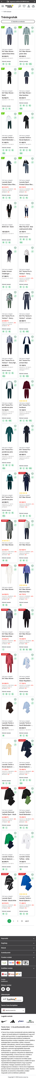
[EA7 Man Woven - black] (9, 77)
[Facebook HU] (3, 989)
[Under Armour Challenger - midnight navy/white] (9, 256)
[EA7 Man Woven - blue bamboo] (26, 77)
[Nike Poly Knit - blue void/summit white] (26, 211)
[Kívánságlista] (24, 6)
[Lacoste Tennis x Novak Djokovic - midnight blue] (26, 749)
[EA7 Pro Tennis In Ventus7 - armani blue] (26, 300)
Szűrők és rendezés (19, 21)
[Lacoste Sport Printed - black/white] (9, 882)
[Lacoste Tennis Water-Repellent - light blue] (26, 663)
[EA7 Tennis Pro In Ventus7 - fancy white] (26, 256)
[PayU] (4, 962)
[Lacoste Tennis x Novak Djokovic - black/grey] (26, 122)
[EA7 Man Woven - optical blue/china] (9, 36)
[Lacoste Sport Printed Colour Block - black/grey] (9, 166)
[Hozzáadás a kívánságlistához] (15, 27)
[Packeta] (11, 974)
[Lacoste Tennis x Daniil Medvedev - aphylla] (26, 707)
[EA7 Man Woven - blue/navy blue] (26, 574)
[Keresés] (19, 6)
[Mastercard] (18, 962)
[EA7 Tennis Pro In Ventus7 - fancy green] (9, 300)
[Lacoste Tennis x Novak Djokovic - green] (9, 841)
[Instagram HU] (8, 989)
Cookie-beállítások (3, 980)
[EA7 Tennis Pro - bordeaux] (26, 389)
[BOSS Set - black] (9, 211)
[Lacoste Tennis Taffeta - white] (26, 841)
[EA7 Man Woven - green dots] (26, 36)
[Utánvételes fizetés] (25, 962)
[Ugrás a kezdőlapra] (9, 6)
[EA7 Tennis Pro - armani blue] (26, 345)
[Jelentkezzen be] (28, 6)
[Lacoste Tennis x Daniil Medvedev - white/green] (9, 122)
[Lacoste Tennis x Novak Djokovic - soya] (9, 749)
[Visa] (11, 962)
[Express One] (18, 974)
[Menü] (2, 6)
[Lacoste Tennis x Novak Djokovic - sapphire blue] (26, 882)
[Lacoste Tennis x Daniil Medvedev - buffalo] (9, 707)
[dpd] (4, 974)
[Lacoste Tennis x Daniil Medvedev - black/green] (26, 796)
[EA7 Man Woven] (26, 481)
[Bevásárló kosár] (33, 6)
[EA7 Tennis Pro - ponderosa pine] (9, 389)
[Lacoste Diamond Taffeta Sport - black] (9, 796)
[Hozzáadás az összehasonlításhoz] (15, 31)
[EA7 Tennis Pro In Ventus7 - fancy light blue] (9, 345)
